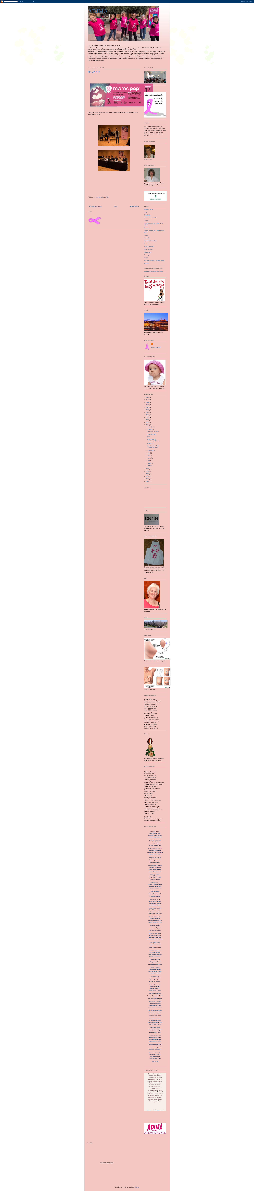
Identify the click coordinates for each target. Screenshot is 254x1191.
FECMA (146, 243)
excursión (146, 238)
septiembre (151, 450)
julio (149, 453)
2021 (147, 410)
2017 (147, 420)
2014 (147, 469)
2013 (147, 471)
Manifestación (148, 252)
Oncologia (147, 255)
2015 (147, 425)
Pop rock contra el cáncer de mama (154, 260)
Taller (148, 436)
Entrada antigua (134, 206)
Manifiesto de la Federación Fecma (153, 440)
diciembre (150, 427)
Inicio (115, 206)
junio (149, 455)
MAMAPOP (150, 443)
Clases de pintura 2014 (150, 218)
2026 (147, 397)
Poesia (146, 258)
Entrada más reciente (95, 206)
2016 (147, 422)
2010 (147, 479)
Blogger (137, 1187)
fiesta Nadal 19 (148, 249)
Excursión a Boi (151, 434)
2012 (147, 474)
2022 (147, 407)
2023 (147, 404)
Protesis (146, 263)
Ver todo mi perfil (156, 347)
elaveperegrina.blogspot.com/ (155, 1110)
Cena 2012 (147, 215)
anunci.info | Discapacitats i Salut (153, 271)
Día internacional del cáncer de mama (153, 446)
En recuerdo (147, 228)
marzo (150, 463)
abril (149, 460)
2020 (147, 412)
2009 (147, 481)
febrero (150, 465)
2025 (147, 399)
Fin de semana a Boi (153, 431)
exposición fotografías (150, 241)
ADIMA (98, 11)
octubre (150, 429)
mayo (149, 458)
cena (145, 212)
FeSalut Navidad (148, 246)
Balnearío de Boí (148, 209)
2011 (147, 476)
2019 (147, 414)
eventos (146, 235)
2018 (147, 417)
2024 (147, 402)
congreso (146, 220)
